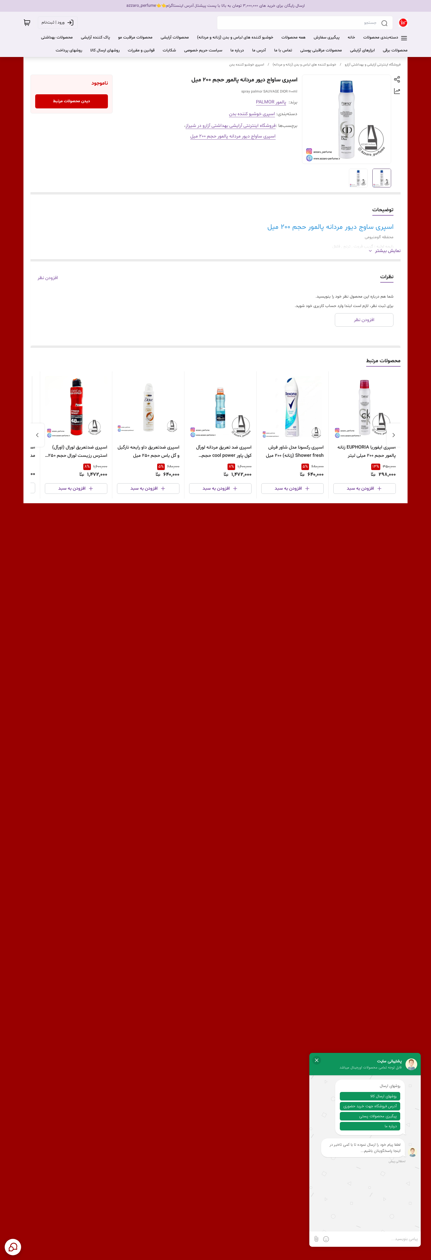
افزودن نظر (48, 278)
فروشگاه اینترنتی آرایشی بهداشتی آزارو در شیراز (231, 126)
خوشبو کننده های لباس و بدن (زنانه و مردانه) (304, 64)
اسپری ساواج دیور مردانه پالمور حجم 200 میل (233, 136)
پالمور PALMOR (271, 102)
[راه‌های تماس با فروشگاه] (13, 1247)
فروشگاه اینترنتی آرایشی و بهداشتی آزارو (373, 64)
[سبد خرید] (26, 22)
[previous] (394, 435)
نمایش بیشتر (388, 251)
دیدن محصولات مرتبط (71, 101)
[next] (37, 435)
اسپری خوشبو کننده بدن (246, 64)
